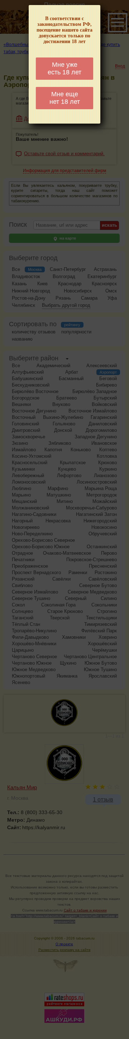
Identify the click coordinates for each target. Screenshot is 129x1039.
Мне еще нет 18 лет (64, 98)
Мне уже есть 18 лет (64, 68)
